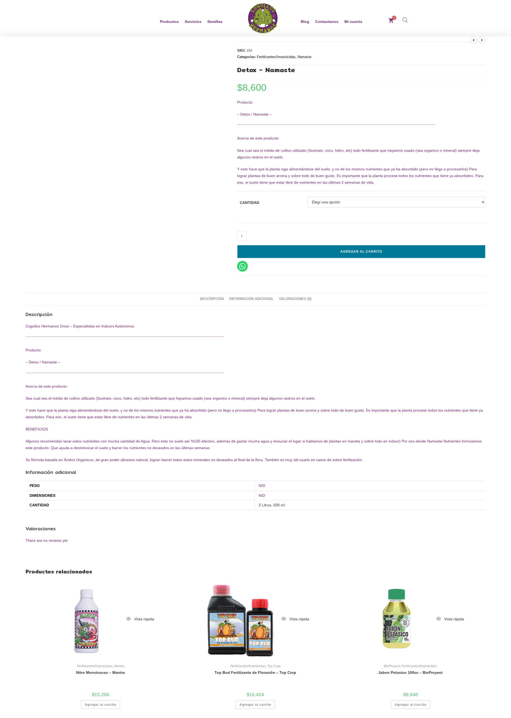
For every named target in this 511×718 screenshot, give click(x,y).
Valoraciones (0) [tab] (295, 299)
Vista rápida (143, 619)
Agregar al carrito (361, 251)
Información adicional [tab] (251, 299)
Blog (305, 21)
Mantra (119, 666)
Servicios (193, 21)
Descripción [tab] (212, 299)
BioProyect (392, 666)
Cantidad (249, 202)
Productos (169, 21)
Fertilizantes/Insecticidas (276, 57)
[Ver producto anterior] (473, 40)
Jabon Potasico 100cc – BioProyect (410, 672)
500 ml (279, 505)
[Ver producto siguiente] (481, 40)
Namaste (304, 57)
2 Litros (265, 505)
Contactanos (327, 21)
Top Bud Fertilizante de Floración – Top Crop (255, 672)
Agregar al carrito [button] (100, 705)
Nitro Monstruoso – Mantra (100, 672)
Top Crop (274, 666)
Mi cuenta (353, 21)
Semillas (214, 21)
